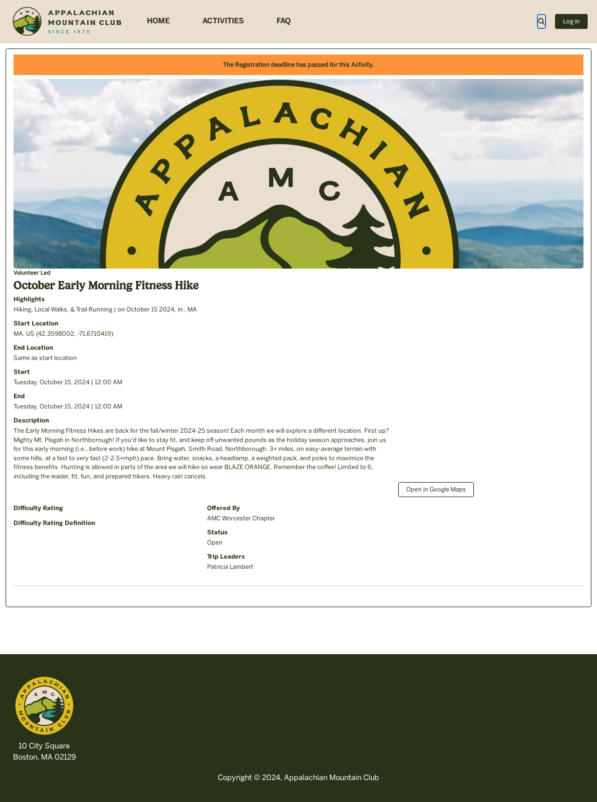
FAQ (284, 20)
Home (158, 20)
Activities (223, 20)
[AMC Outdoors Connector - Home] (67, 21)
